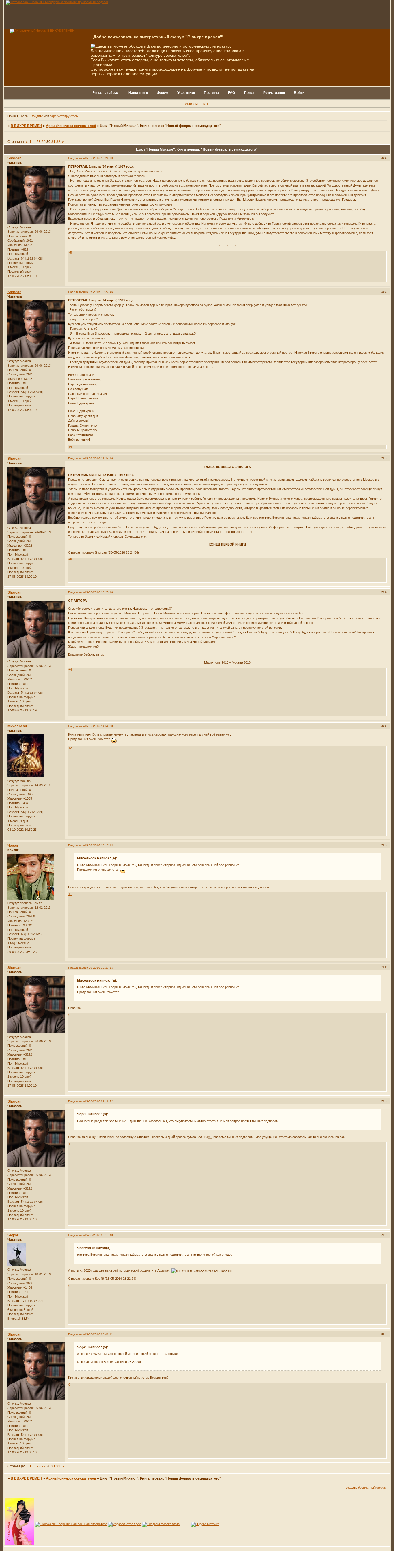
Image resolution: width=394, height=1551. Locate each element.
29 (44, 142)
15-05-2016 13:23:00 (99, 158)
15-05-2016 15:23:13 (99, 967)
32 (58, 142)
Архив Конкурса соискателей (71, 126)
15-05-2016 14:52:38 (99, 726)
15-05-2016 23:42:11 (99, 1334)
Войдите (37, 116)
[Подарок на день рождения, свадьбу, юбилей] (161, 1524)
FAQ (231, 93)
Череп (12, 846)
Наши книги (138, 93)
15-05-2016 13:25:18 (99, 592)
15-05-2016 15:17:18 (99, 845)
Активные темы (196, 103)
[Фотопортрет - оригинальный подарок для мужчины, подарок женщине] (57, 2)
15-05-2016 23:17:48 (99, 1235)
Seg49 (12, 1235)
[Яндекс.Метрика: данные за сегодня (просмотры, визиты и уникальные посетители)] (205, 1524)
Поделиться (76, 158)
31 (53, 142)
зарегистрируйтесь (64, 116)
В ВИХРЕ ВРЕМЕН (26, 126)
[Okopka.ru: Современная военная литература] (71, 1524)
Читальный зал (106, 93)
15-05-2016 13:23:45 (99, 291)
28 (39, 142)
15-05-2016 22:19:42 (99, 1101)
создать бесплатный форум (366, 1487)
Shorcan (14, 158)
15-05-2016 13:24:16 (99, 458)
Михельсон (17, 726)
